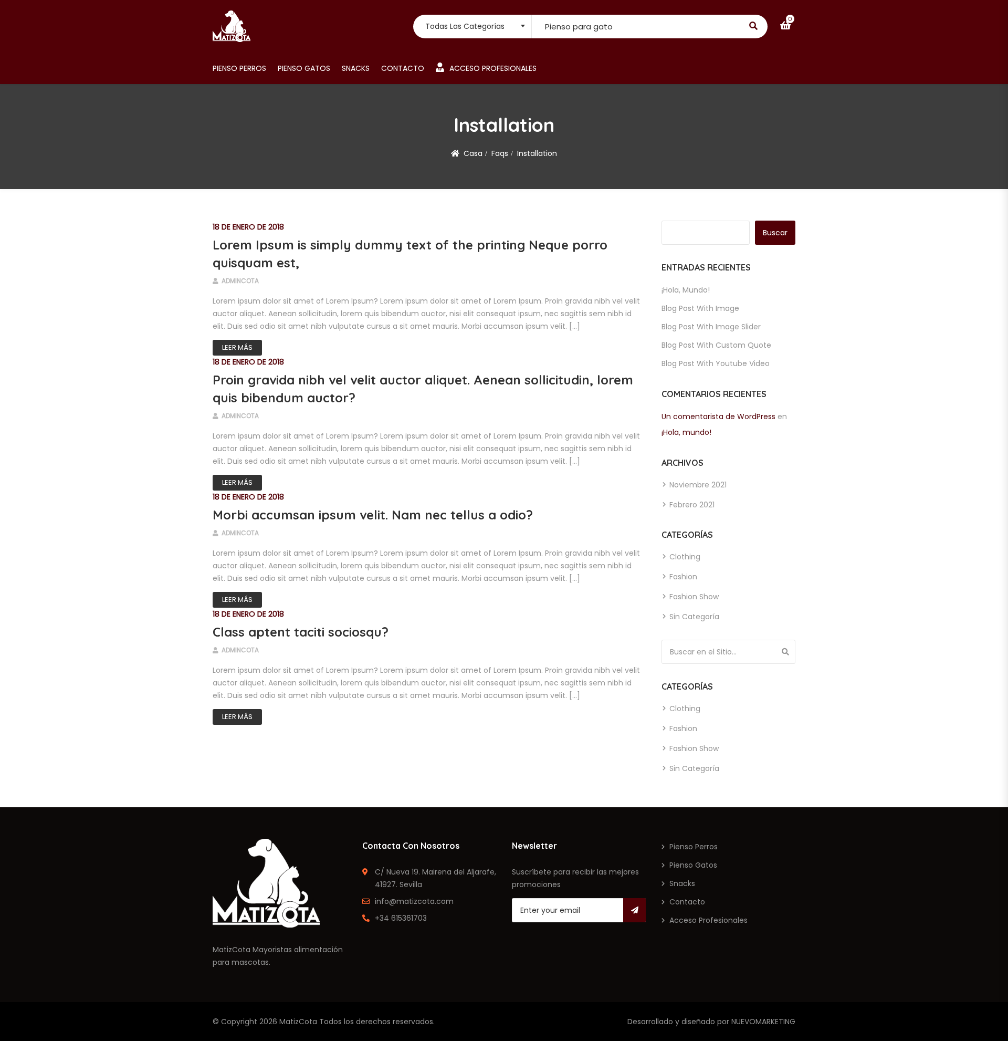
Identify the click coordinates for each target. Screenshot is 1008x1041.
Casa (473, 153)
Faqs (499, 153)
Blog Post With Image (700, 308)
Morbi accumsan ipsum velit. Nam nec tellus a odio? (373, 515)
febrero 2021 (692, 504)
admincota (239, 280)
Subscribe (634, 910)
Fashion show (694, 596)
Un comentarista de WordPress (718, 416)
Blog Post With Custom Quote (716, 345)
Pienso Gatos (304, 68)
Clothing (684, 556)
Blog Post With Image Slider (711, 326)
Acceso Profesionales (493, 68)
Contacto (402, 68)
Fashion (683, 576)
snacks (356, 68)
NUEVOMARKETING (763, 1021)
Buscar (775, 232)
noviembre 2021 (698, 485)
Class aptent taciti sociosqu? (300, 632)
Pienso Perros (239, 68)
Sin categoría (694, 616)
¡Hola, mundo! (686, 290)
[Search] (785, 652)
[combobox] (472, 26)
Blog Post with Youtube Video (716, 363)
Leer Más (237, 347)
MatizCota (298, 1021)
